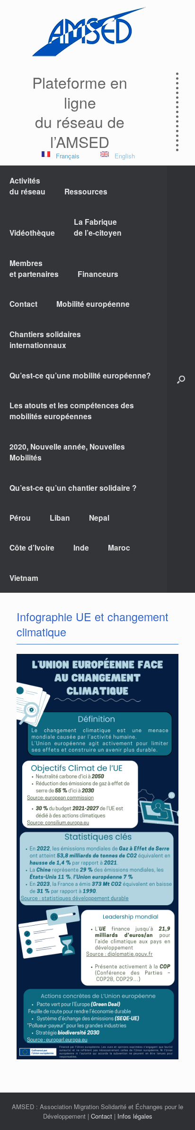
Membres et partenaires (34, 268)
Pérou (20, 517)
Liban (60, 517)
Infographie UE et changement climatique (92, 624)
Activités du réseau (27, 186)
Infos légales (134, 1116)
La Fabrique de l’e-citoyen (98, 227)
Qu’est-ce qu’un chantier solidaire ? (73, 487)
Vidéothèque (32, 232)
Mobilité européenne (93, 303)
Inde (81, 547)
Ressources (85, 191)
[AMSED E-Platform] (88, 31)
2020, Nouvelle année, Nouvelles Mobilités (67, 452)
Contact (23, 303)
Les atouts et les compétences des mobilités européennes (71, 411)
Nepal (99, 517)
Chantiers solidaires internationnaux (45, 339)
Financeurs (98, 273)
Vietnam (23, 577)
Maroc (119, 547)
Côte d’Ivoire (31, 547)
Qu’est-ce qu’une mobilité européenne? (80, 375)
